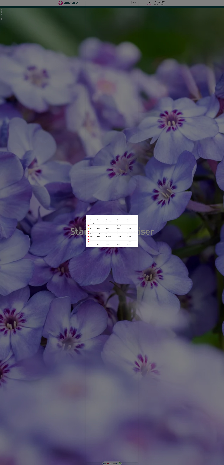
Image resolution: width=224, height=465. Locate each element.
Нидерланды (130, 233)
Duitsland (119, 236)
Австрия (129, 225)
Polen (107, 239)
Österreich (108, 225)
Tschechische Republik (110, 231)
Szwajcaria (92, 241)
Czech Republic (100, 231)
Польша (129, 239)
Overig (118, 244)
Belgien (107, 228)
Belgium (98, 228)
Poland (98, 239)
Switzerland (99, 241)
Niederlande (108, 233)
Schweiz (107, 241)
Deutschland (108, 236)
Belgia (91, 228)
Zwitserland (119, 241)
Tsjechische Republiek (121, 231)
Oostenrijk (119, 225)
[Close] (136, 217)
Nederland (119, 233)
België (118, 228)
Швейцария (129, 241)
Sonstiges (108, 244)
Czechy (91, 231)
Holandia (92, 233)
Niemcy (91, 236)
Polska (91, 239)
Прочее (128, 244)
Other (98, 244)
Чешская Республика (131, 231)
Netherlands (99, 233)
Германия (129, 236)
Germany (98, 236)
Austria (91, 225)
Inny (91, 244)
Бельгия (129, 228)
